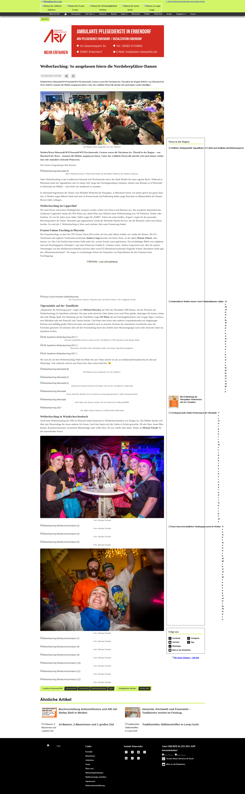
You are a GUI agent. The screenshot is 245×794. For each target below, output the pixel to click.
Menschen (136, 14)
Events (75, 10)
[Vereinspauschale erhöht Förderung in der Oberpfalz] (186, 467)
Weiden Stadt (144, 688)
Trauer (193, 14)
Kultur (169, 14)
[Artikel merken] (73, 76)
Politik (147, 14)
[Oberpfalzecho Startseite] (51, 2)
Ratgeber (180, 14)
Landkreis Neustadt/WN (52, 689)
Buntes (114, 14)
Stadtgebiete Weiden (127, 689)
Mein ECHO (54, 14)
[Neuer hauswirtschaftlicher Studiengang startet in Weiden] (186, 573)
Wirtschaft (158, 14)
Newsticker (76, 14)
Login (151, 10)
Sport (123, 14)
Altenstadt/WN (71, 688)
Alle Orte (89, 14)
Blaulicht (103, 14)
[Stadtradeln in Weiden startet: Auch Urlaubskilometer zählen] (186, 346)
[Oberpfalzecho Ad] (185, 1)
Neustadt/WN (84, 688)
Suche (130, 10)
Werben (102, 10)
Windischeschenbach (98, 688)
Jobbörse (51, 10)
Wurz (111, 688)
